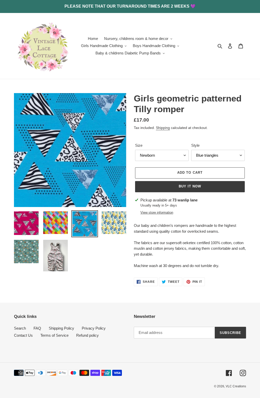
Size (138, 145)
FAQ (37, 328)
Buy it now (190, 186)
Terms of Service (54, 335)
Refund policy (87, 335)
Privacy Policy (94, 328)
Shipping (163, 128)
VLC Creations (236, 386)
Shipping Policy (61, 328)
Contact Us (23, 335)
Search (20, 328)
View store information (156, 212)
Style (195, 145)
